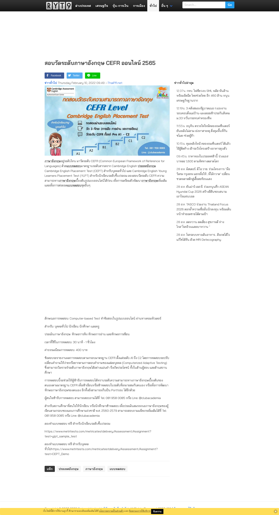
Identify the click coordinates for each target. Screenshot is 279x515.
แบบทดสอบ (74, 166)
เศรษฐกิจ (101, 6)
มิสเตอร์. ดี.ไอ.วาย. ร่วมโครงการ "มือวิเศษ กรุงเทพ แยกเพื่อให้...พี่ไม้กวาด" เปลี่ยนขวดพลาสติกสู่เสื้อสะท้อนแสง (203, 174)
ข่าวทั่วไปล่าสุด (184, 83)
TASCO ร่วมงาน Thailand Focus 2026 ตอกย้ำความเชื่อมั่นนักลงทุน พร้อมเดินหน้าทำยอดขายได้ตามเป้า (204, 209)
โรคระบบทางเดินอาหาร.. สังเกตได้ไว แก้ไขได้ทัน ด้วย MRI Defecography (203, 237)
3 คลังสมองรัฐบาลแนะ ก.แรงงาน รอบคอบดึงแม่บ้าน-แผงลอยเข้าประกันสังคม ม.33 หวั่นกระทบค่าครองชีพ (203, 113)
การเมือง (139, 6)
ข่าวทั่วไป (51, 83)
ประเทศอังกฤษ (147, 166)
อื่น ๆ (164, 6)
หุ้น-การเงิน (120, 6)
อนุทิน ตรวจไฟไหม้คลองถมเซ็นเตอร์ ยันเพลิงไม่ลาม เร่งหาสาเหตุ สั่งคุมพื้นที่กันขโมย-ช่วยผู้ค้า (203, 130)
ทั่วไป (153, 6)
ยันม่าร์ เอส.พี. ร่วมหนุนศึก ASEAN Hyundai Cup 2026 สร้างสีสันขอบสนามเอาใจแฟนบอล (203, 191)
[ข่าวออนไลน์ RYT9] (57, 5)
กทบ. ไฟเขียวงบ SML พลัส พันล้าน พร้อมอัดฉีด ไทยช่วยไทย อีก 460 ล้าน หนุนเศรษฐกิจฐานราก (203, 95)
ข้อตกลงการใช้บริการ (140, 510)
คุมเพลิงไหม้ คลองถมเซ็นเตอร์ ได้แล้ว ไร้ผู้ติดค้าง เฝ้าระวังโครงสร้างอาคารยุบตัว (203, 146)
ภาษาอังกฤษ (53, 161)
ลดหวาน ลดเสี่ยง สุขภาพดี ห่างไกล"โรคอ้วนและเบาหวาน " (200, 224)
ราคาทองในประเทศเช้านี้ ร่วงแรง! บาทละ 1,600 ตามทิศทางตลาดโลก (202, 158)
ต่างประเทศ (83, 6)
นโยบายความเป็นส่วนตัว (111, 510)
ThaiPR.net (114, 83)
